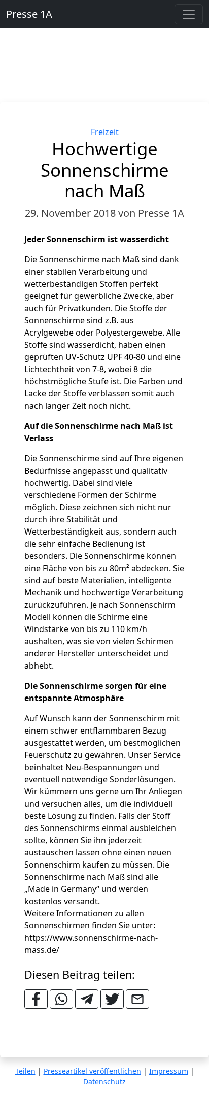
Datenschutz (104, 1081)
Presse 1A (29, 14)
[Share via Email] (137, 999)
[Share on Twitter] (112, 999)
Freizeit (105, 132)
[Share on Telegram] (86, 999)
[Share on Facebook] (36, 999)
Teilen (25, 1071)
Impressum (168, 1071)
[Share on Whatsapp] (61, 999)
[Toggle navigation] (189, 14)
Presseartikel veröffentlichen (92, 1071)
